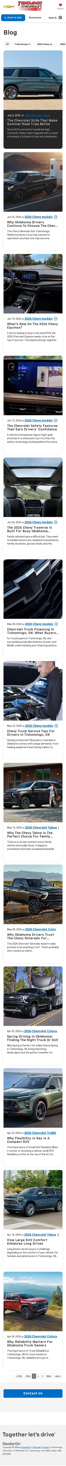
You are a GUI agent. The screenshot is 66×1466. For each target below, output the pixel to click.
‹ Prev (27, 1376)
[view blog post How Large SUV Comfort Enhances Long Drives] (33, 1219)
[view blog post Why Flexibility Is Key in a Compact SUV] (33, 1117)
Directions (35, 18)
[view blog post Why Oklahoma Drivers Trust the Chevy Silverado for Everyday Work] (33, 914)
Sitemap (37, 1447)
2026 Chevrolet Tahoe (37, 115)
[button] (13, 17)
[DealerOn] (12, 1443)
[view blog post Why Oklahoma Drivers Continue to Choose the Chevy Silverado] (33, 201)
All (7, 44)
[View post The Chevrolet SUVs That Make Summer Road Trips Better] (33, 98)
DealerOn (26, 1447)
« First (19, 1376)
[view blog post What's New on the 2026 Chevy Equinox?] (33, 303)
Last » (58, 1376)
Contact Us (33, 1393)
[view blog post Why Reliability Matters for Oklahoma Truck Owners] (33, 1321)
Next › (49, 1376)
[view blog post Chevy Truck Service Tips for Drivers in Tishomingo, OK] (33, 710)
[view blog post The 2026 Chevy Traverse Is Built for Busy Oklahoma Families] (33, 507)
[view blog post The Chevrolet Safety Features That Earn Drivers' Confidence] (33, 405)
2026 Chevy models (38, 217)
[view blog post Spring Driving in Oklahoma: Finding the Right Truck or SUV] (33, 1015)
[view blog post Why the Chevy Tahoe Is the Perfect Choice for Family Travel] (33, 812)
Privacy (45, 1447)
